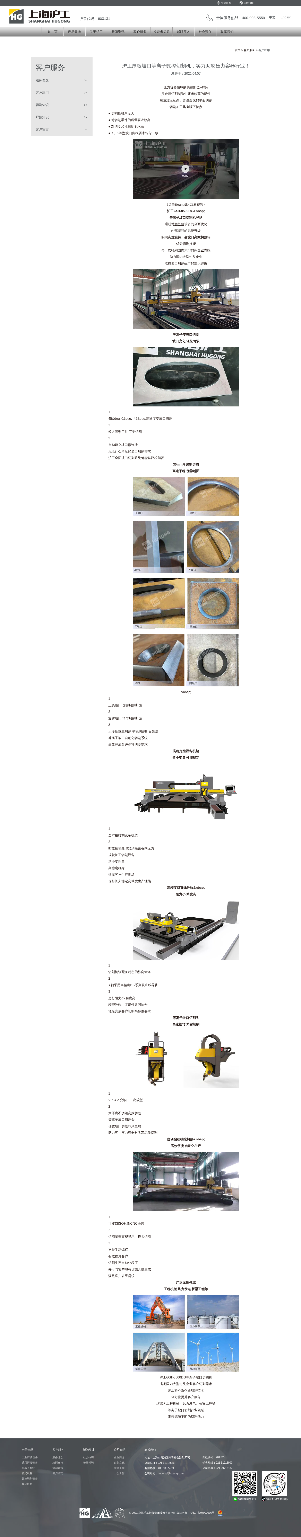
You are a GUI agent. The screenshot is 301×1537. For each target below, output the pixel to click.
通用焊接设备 (30, 1462)
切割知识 (42, 105)
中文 (272, 17)
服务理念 (42, 80)
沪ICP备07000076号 (202, 1512)
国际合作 (248, 2)
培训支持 (57, 1462)
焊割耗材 (27, 1483)
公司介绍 (119, 1449)
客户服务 (139, 32)
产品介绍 (27, 1449)
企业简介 (119, 1457)
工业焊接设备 (30, 1457)
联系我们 (227, 32)
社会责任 (205, 32)
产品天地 (74, 32)
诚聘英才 (183, 32)
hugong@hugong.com (171, 1473)
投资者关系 (161, 32)
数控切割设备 (30, 1478)
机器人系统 (28, 1467)
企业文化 (119, 1462)
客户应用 (42, 92)
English (286, 17)
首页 (237, 50)
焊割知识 (57, 1467)
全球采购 (226, 2)
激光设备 (27, 1473)
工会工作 (119, 1473)
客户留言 (42, 129)
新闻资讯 (117, 32)
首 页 (53, 32)
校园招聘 (88, 1462)
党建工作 (119, 1467)
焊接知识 (42, 117)
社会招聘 (88, 1457)
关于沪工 (96, 32)
